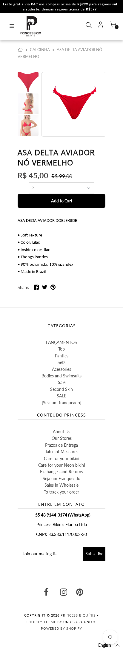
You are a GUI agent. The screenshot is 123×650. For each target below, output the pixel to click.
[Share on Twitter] (44, 288)
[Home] (21, 49)
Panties (61, 355)
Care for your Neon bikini (61, 465)
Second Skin (61, 389)
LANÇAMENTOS (61, 342)
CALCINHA (40, 49)
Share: (23, 287)
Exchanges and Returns (61, 471)
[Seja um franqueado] (61, 402)
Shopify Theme (41, 622)
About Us (61, 431)
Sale (61, 382)
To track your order (61, 491)
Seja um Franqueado (61, 478)
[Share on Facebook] (36, 288)
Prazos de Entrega (61, 445)
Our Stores (62, 438)
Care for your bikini (61, 458)
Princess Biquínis (78, 615)
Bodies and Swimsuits (61, 375)
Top (61, 348)
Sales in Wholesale (61, 485)
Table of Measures (61, 451)
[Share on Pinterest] (53, 288)
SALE (61, 395)
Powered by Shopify (61, 628)
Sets (61, 362)
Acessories (61, 369)
